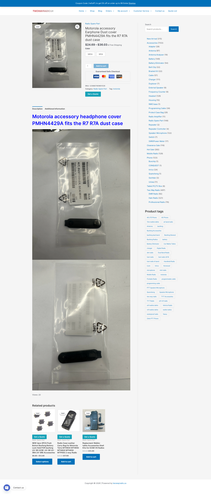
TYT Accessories (167, 296)
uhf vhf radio (163, 301)
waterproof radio (152, 314)
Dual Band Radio (163, 253)
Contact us (159, 11)
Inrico (157, 266)
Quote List (172, 11)
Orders (109, 11)
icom (148, 266)
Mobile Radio (151, 274)
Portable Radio (152, 279)
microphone (151, 270)
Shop (92, 11)
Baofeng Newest (170, 235)
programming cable (153, 283)
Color (87, 48)
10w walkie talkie (153, 222)
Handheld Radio (169, 261)
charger (149, 248)
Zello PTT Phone (152, 318)
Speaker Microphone (166, 292)
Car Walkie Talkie (170, 244)
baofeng (160, 226)
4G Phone (164, 217)
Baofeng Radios (152, 239)
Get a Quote (93, 94)
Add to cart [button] (66, 461)
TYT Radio (150, 301)
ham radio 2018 (163, 257)
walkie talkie (167, 310)
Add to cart (101, 66)
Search (148, 24)
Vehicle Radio (167, 305)
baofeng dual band (153, 235)
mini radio (163, 270)
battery (164, 239)
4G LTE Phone (152, 217)
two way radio (152, 296)
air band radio (168, 222)
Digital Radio (161, 248)
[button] (85, 11)
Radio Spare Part (92, 23)
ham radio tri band (153, 261)
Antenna (150, 226)
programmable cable (169, 279)
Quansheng (151, 292)
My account (123, 11)
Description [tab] (37, 109)
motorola (116, 89)
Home (81, 11)
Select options (42, 461)
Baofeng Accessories (154, 231)
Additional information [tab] (55, 109)
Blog (100, 11)
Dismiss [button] (132, 3)
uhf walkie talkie (152, 305)
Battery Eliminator (153, 244)
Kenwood (167, 266)
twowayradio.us (119, 483)
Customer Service (141, 11)
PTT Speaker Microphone (155, 288)
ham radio (150, 257)
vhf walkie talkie (152, 310)
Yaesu (165, 314)
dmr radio (150, 253)
